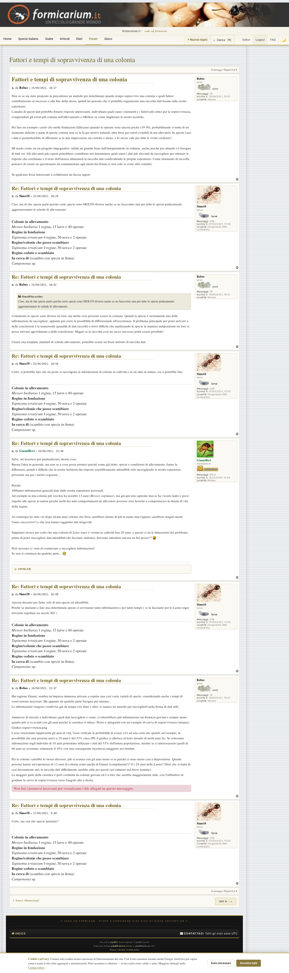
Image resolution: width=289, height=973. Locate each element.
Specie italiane (28, 38)
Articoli (64, 38)
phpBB (113, 942)
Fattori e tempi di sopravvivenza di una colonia (72, 59)
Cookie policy (36, 967)
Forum (93, 38)
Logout (260, 39)
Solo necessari (221, 963)
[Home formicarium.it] (144, 15)
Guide (49, 38)
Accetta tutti (248, 963)
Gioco (108, 38)
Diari (79, 38)
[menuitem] (192, 934)
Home (7, 38)
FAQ (273, 39)
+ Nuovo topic (197, 39)
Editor (246, 39)
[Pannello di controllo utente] (237, 40)
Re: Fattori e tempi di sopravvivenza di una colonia (66, 188)
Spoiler (24, 569)
